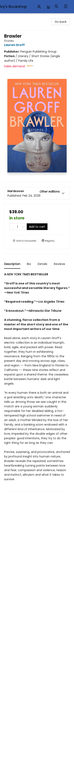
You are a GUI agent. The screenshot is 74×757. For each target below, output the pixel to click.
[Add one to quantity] (22, 226)
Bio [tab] (29, 264)
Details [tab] (42, 264)
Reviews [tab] (59, 264)
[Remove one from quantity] (12, 226)
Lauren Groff (14, 45)
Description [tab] (12, 264)
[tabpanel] (37, 381)
